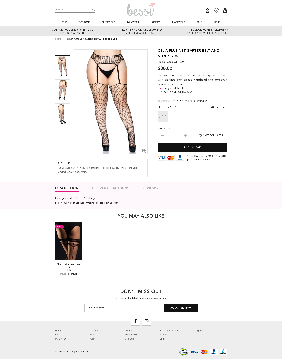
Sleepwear (108, 22)
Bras (64, 22)
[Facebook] (135, 321)
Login (162, 339)
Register (198, 331)
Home (58, 39)
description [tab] (67, 188)
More (217, 22)
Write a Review (180, 101)
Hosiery (155, 22)
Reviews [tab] (150, 188)
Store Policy (131, 335)
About (93, 339)
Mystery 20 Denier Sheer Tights (68, 265)
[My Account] (207, 10)
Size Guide (130, 339)
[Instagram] (146, 321)
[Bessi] (141, 9)
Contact (129, 331)
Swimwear (133, 22)
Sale (199, 22)
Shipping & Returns (169, 331)
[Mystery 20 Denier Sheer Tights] (68, 241)
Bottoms (84, 22)
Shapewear (178, 22)
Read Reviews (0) (198, 101)
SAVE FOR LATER (213, 135)
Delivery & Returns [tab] (110, 188)
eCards (163, 335)
